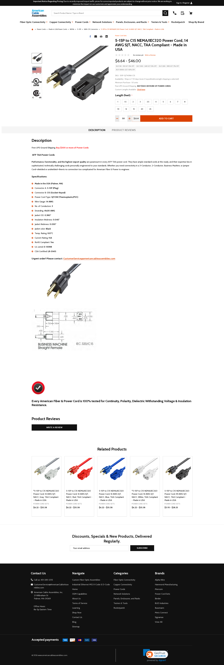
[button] (156, 655)
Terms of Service (79, 603)
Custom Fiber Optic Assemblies (86, 580)
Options (84, 516)
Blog (74, 622)
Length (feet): (124, 95)
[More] (46, 22)
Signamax (159, 617)
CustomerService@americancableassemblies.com (89, 258)
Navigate (78, 573)
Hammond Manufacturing (166, 584)
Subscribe (142, 548)
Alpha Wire (160, 580)
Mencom (159, 589)
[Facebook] (90, 36)
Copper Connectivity (60, 22)
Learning (76, 608)
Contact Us (77, 617)
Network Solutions (102, 22)
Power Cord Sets (121, 36)
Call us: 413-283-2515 (43, 580)
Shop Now (76, 612)
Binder (158, 598)
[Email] (95, 36)
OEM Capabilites (79, 594)
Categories (121, 573)
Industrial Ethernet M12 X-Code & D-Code (91, 584)
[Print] (101, 36)
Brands (159, 573)
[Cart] (190, 13)
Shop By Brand (196, 22)
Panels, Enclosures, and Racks (131, 22)
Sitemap (76, 626)
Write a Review (150, 55)
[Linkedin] (106, 36)
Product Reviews (124, 130)
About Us (76, 598)
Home (75, 589)
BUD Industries (161, 603)
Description (96, 130)
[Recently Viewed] (182, 13)
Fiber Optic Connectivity (32, 22)
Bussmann (159, 608)
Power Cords (81, 22)
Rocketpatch (178, 22)
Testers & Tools (159, 22)
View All (158, 622)
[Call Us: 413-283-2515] (174, 13)
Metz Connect (161, 612)
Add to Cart (166, 118)
